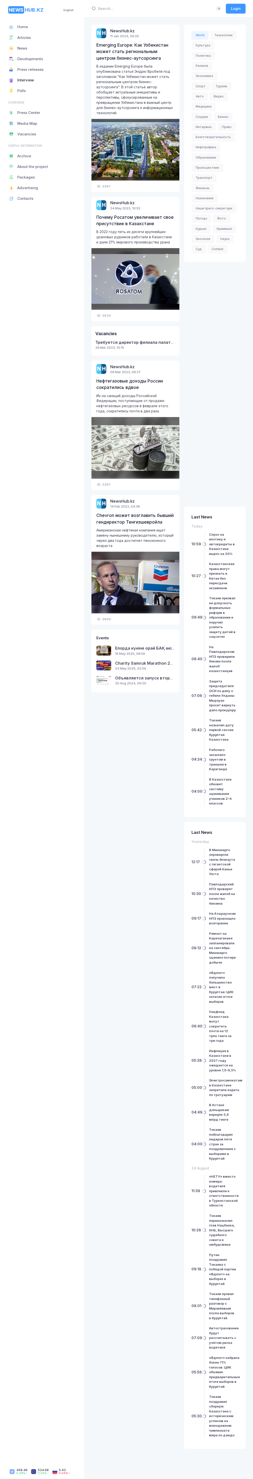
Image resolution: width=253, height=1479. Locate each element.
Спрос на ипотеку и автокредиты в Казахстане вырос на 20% (222, 544)
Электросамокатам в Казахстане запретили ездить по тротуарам (225, 1087)
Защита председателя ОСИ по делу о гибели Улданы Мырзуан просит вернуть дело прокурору (222, 695)
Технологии (223, 35)
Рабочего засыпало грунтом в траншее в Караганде (218, 759)
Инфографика (206, 147)
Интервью (204, 127)
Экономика (204, 76)
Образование (206, 157)
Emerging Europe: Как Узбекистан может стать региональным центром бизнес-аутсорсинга (132, 51)
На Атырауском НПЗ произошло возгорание (222, 918)
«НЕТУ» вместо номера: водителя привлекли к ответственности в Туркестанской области (224, 1190)
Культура (203, 45)
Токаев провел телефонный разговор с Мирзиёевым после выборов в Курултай (221, 1306)
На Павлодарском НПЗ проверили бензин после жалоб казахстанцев (222, 659)
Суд (199, 249)
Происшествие (207, 167)
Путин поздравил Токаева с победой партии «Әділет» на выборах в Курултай (222, 1269)
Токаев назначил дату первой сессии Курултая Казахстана (221, 729)
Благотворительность (213, 137)
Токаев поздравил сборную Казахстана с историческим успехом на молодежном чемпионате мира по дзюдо (221, 1416)
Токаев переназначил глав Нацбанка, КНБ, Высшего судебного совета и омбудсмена (222, 1230)
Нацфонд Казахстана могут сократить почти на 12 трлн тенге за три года (220, 1026)
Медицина (203, 106)
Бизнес (223, 117)
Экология (203, 239)
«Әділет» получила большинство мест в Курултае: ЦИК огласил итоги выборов (221, 987)
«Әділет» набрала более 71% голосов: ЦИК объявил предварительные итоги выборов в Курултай (224, 1372)
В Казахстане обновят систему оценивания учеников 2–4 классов (220, 791)
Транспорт (204, 178)
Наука (225, 239)
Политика (203, 55)
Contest (217, 249)
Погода (201, 218)
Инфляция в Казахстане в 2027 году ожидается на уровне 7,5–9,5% (222, 1060)
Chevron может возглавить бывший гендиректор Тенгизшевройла (135, 518)
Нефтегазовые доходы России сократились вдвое (129, 384)
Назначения (204, 198)
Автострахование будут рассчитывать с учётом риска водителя (224, 1337)
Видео (219, 96)
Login (236, 8)
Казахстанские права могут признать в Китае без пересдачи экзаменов (221, 576)
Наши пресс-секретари (214, 208)
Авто (200, 96)
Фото (221, 218)
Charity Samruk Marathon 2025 (146, 663)
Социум (202, 117)
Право (227, 127)
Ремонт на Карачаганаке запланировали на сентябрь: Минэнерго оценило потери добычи (222, 947)
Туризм (221, 86)
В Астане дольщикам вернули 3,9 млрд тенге (219, 1112)
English (68, 10)
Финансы (202, 188)
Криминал (224, 229)
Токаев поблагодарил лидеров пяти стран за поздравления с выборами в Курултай (222, 1144)
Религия (202, 66)
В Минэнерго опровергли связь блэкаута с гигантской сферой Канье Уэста (222, 862)
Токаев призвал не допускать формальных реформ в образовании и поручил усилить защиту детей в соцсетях (222, 617)
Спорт (201, 86)
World (200, 35)
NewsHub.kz (122, 30)
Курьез (201, 229)
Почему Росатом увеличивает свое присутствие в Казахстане (135, 220)
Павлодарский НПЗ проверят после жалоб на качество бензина (222, 893)
